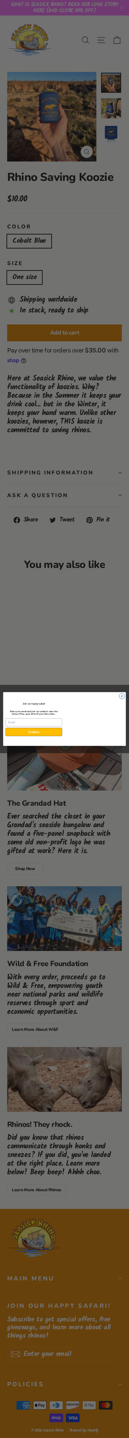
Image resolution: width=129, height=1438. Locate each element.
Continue (33, 732)
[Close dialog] (121, 696)
